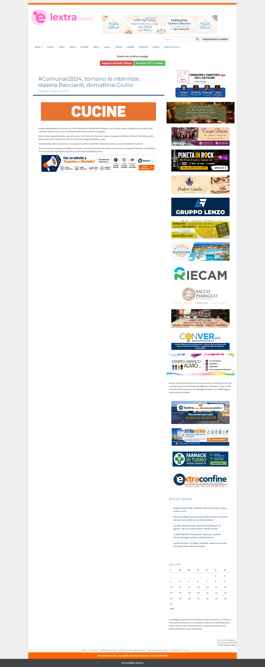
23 (225, 592)
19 (189, 592)
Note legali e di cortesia (158, 650)
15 (216, 587)
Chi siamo (93, 650)
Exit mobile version (132, 662)
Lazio (106, 47)
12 (189, 587)
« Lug (171, 608)
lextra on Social (171, 47)
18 (180, 592)
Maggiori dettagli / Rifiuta (117, 63)
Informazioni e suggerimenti (132, 650)
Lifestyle (84, 47)
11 (180, 587)
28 (207, 598)
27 (198, 598)
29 (216, 598)
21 (207, 592)
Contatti (130, 47)
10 (171, 587)
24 (171, 598)
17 (171, 592)
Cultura (72, 47)
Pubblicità (143, 47)
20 (198, 592)
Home (84, 650)
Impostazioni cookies (215, 39)
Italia (95, 47)
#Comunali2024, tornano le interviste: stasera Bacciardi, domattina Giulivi (89, 81)
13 (198, 587)
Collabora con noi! (108, 650)
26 (189, 598)
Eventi (50, 47)
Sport (62, 47)
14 (207, 587)
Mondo (119, 47)
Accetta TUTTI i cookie (149, 63)
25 (180, 598)
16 (225, 587)
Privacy (156, 47)
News (38, 47)
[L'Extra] (63, 17)
